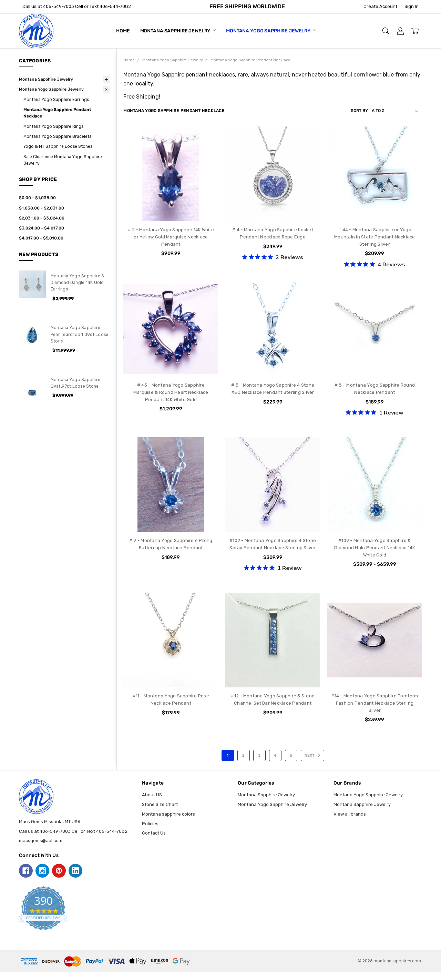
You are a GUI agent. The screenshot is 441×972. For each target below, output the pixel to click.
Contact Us (154, 833)
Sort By (359, 110)
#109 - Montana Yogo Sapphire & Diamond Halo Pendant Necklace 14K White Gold (374, 547)
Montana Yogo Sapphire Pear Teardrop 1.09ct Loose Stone (80, 334)
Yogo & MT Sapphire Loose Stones (57, 146)
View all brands (350, 814)
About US (152, 794)
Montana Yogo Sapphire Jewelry (268, 31)
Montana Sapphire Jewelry (176, 31)
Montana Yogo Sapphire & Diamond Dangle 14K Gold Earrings (78, 283)
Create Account (380, 6)
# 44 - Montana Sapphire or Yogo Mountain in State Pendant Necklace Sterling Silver (374, 237)
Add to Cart (272, 194)
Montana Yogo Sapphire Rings (53, 126)
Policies (150, 823)
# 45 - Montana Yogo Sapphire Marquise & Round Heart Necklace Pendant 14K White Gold (170, 392)
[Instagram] (42, 871)
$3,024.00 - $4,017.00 (41, 228)
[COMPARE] (206, 148)
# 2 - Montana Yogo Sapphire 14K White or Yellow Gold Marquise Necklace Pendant (171, 237)
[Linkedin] (75, 871)
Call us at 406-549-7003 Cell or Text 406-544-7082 (76, 6)
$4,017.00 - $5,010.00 (41, 238)
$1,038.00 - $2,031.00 (41, 208)
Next (310, 755)
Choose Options (171, 208)
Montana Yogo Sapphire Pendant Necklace (57, 113)
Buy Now (273, 208)
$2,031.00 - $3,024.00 (41, 218)
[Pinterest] (59, 871)
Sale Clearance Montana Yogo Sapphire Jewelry (62, 160)
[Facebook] (26, 871)
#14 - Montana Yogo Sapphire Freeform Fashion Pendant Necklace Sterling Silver (374, 703)
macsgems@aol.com (40, 840)
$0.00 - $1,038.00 (37, 197)
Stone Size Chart (160, 804)
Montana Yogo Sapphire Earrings (56, 99)
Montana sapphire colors (168, 814)
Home (123, 31)
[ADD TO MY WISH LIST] (206, 159)
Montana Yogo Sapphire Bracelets (57, 136)
